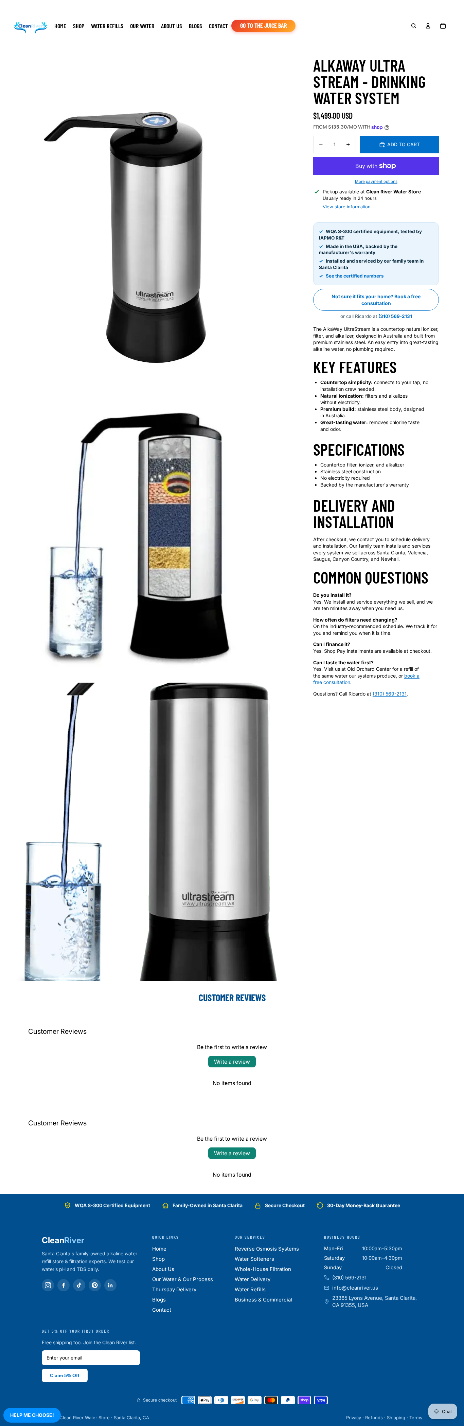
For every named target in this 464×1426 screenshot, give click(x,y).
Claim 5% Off (64, 1375)
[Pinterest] (95, 1285)
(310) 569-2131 (395, 316)
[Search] (413, 25)
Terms (415, 1417)
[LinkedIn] (110, 1285)
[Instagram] (48, 1285)
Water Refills (250, 1289)
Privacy (353, 1417)
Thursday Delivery (174, 1289)
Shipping (396, 1417)
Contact (161, 1310)
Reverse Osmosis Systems (267, 1249)
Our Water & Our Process (182, 1279)
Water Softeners (254, 1259)
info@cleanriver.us (355, 1288)
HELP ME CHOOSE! (32, 1415)
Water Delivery (252, 1279)
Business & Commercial (263, 1299)
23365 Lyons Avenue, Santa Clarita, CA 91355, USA (374, 1301)
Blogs (159, 1299)
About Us (163, 1269)
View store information (347, 206)
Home (159, 1249)
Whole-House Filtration (263, 1269)
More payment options (376, 181)
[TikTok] (79, 1285)
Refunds (374, 1417)
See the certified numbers (355, 276)
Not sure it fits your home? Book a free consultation (376, 299)
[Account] (428, 25)
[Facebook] (63, 1285)
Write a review (232, 1061)
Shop (158, 1259)
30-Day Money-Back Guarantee (363, 1205)
